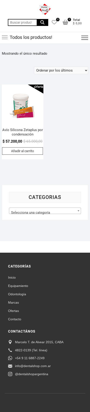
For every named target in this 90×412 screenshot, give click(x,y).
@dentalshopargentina (31, 374)
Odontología (17, 294)
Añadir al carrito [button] (22, 151)
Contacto (14, 319)
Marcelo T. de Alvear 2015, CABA (39, 342)
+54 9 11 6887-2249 (30, 358)
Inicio (12, 277)
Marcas (13, 302)
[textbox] (45, 213)
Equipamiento (18, 286)
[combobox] (45, 211)
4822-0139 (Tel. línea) (31, 350)
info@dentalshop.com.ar (33, 366)
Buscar (42, 22)
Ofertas (13, 311)
